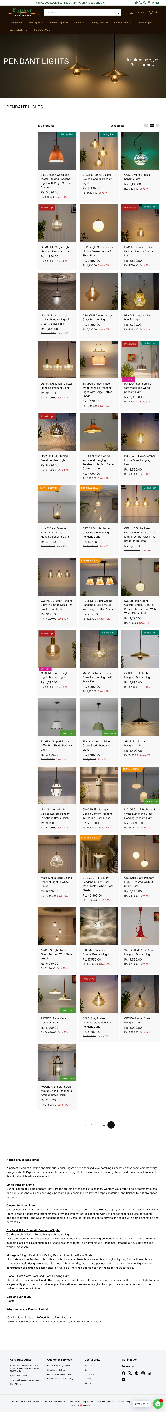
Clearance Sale (42, 30)
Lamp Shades (121, 22)
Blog (87, 1370)
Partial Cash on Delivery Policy (60, 1378)
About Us (88, 1365)
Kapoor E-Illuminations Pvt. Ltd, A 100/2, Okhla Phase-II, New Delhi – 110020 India (24, 1368)
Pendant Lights (57, 22)
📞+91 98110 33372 (18, 1375)
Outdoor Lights (145, 22)
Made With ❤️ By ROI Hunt (81, 1405)
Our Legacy (89, 1374)
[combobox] (82, 12)
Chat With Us (15, 1384)
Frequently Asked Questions (59, 1374)
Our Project (89, 1383)
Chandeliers (16, 22)
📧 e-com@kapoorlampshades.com (25, 1380)
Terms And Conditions (105, 1401)
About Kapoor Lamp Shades (81, 1401)
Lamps (78, 22)
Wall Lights (35, 22)
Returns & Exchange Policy (58, 1365)
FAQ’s (148, 1401)
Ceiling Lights (98, 22)
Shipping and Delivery (56, 1370)
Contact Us (89, 1378)
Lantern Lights (17, 30)
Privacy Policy (124, 1401)
